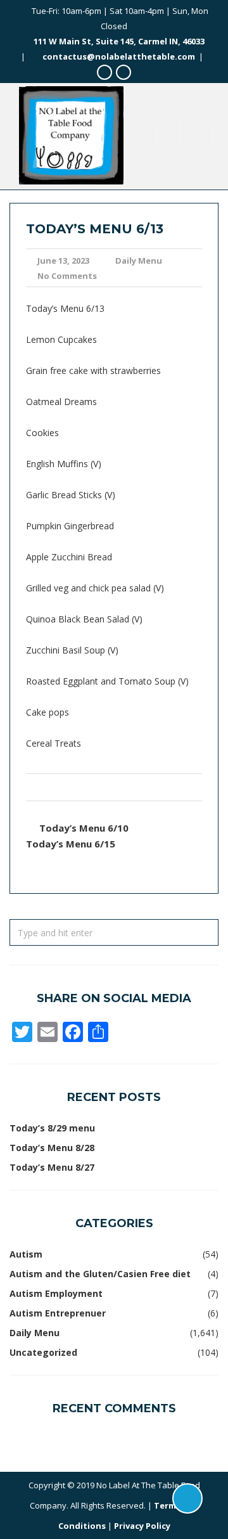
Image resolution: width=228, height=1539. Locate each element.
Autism (26, 1254)
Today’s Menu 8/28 (52, 1148)
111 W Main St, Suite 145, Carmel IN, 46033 (119, 41)
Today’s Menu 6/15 (70, 843)
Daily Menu (138, 260)
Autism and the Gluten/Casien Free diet (100, 1274)
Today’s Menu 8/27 (52, 1167)
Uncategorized (43, 1352)
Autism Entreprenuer (58, 1313)
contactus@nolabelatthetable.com (118, 56)
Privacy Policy (142, 1525)
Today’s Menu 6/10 (84, 827)
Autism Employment (56, 1293)
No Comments (67, 275)
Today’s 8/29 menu (52, 1128)
